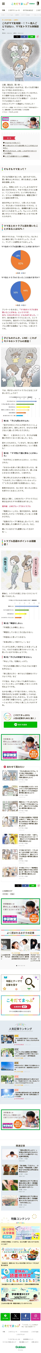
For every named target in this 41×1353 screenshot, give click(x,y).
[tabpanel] (20, 949)
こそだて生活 (7, 20)
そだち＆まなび (28, 10)
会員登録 (20, 1007)
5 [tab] (22, 965)
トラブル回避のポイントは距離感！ (17, 156)
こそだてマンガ (20, 1334)
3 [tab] (19, 965)
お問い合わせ (35, 1342)
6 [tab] (24, 965)
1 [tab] (16, 965)
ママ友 (6, 894)
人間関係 (15, 20)
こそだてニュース (14, 10)
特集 (3, 10)
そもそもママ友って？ (12, 143)
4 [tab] (21, 965)
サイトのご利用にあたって (9, 1342)
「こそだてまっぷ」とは (14, 1339)
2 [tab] (18, 965)
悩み (12, 894)
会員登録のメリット (28, 1339)
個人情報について (23, 1342)
